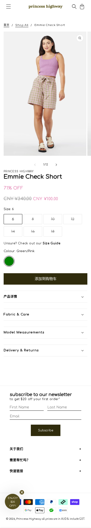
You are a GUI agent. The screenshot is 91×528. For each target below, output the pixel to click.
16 (34, 233)
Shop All (21, 25)
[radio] (9, 261)
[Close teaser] (21, 492)
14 (14, 233)
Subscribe (45, 430)
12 (74, 220)
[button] (8, 6)
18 (54, 233)
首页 (6, 25)
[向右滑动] (56, 164)
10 (54, 220)
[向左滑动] (35, 164)
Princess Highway (28, 518)
